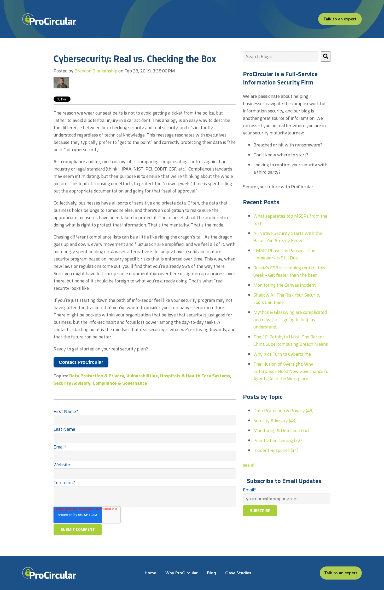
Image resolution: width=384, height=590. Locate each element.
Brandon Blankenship (95, 70)
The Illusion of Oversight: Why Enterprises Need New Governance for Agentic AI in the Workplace (291, 371)
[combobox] (280, 56)
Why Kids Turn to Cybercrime (282, 354)
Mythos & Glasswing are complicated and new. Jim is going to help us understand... (290, 319)
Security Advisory (72, 383)
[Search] (325, 56)
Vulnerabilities (142, 375)
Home (150, 572)
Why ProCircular (181, 572)
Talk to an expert (340, 18)
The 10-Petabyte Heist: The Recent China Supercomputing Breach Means (290, 340)
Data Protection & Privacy (96, 375)
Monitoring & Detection (281, 430)
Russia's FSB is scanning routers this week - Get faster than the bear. (289, 271)
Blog (211, 572)
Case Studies (238, 572)
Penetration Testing (277, 440)
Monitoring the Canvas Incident (284, 284)
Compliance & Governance (120, 383)
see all (249, 464)
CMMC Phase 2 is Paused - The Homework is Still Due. (284, 254)
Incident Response (275, 450)
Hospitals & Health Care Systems (195, 375)
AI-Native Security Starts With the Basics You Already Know (287, 237)
